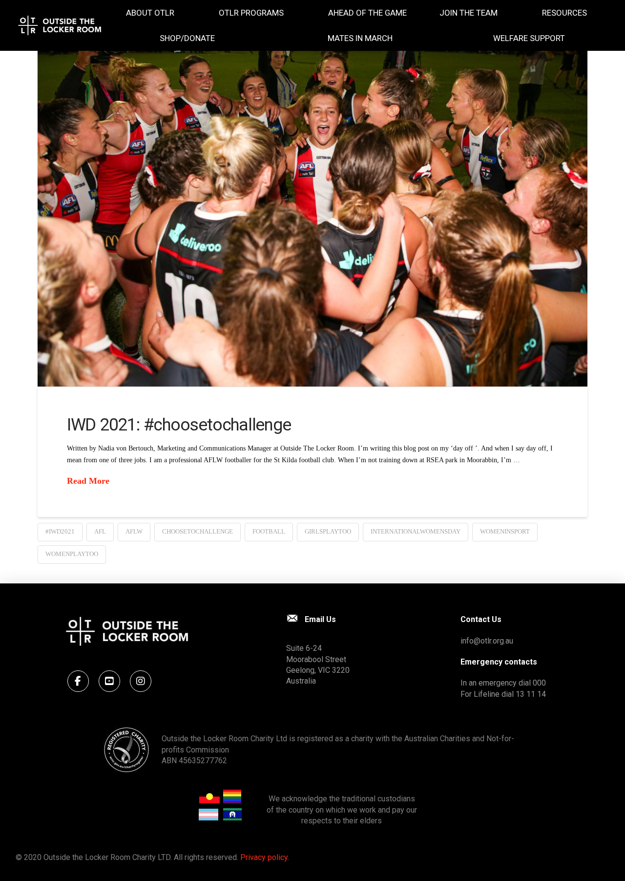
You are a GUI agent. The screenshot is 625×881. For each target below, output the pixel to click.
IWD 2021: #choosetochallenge (179, 425)
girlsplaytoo (328, 531)
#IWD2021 (60, 531)
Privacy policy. (264, 857)
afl (100, 531)
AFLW (134, 531)
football (268, 531)
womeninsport (505, 531)
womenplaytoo (71, 554)
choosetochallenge (197, 531)
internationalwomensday (415, 531)
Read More (88, 481)
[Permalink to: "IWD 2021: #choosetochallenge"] (312, 203)
